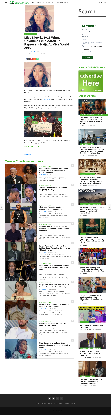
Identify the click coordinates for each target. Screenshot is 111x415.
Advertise (43, 403)
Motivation (46, 2)
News (53, 2)
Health (59, 2)
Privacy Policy (58, 403)
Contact (49, 403)
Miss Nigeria (46, 99)
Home (33, 2)
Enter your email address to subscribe (90, 35)
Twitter (73, 403)
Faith (39, 2)
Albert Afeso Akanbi (86, 329)
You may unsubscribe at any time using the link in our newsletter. (91, 52)
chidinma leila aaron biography (56, 153)
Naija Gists (33, 51)
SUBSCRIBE (88, 57)
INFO (65, 2)
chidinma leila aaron (40, 153)
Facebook (66, 403)
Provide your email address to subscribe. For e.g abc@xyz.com (92, 43)
